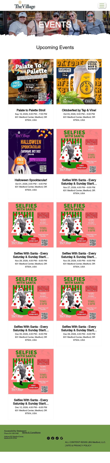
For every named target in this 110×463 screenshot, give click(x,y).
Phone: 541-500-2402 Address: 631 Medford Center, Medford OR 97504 (13, 435)
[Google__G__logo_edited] (61, 438)
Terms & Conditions (31, 432)
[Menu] (102, 5)
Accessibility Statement (16, 431)
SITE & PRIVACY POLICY (78, 445)
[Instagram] (48, 438)
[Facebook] (52, 438)
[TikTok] (57, 438)
